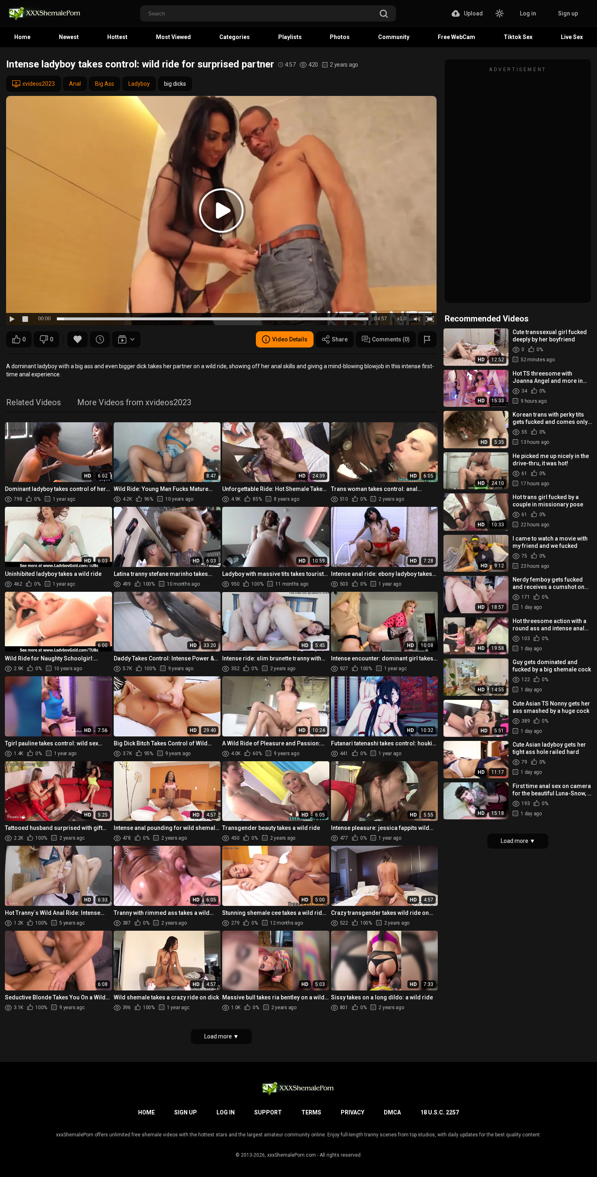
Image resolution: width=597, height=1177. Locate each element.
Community (393, 37)
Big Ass (104, 83)
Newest (69, 37)
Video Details (289, 339)
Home (22, 37)
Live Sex (572, 37)
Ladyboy (139, 83)
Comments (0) (391, 339)
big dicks (175, 83)
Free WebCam (456, 37)
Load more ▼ (221, 1036)
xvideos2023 (38, 83)
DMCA (392, 1112)
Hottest (117, 37)
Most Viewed (173, 37)
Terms (311, 1112)
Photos (340, 37)
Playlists (290, 37)
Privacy (352, 1112)
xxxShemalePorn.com (291, 1155)
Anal (75, 83)
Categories (234, 37)
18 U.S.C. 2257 (439, 1112)
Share (340, 339)
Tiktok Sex (518, 37)
